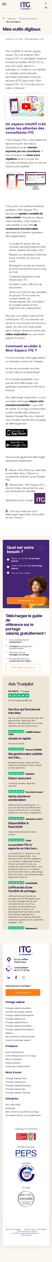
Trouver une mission (21, 573)
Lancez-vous (24, 600)
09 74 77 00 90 (21, 970)
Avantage (10, 1108)
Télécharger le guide (21, 667)
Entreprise (12, 1098)
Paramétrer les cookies (26, 1231)
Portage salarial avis (15, 1019)
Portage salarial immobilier (18, 1026)
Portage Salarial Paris (16, 1078)
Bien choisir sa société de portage (22, 1112)
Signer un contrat (25, 559)
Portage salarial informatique (20, 1029)
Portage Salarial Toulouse (18, 1092)
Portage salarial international (19, 1015)
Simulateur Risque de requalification (23, 1115)
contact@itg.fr (21, 967)
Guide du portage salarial (18, 1040)
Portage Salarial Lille (15, 1089)
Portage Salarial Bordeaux (18, 1085)
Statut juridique (13, 1063)
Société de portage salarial (19, 1012)
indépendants (23, 1066)
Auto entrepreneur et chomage (21, 1056)
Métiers (9, 1033)
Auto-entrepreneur (15, 1052)
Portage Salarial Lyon (16, 1082)
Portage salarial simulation (18, 1008)
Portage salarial (15, 1002)
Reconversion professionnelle (20, 1036)
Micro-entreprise (14, 1059)
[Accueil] (3, 18)
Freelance (12, 1046)
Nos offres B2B (13, 1104)
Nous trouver (14, 1072)
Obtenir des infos (26, 566)
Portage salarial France (17, 1022)
